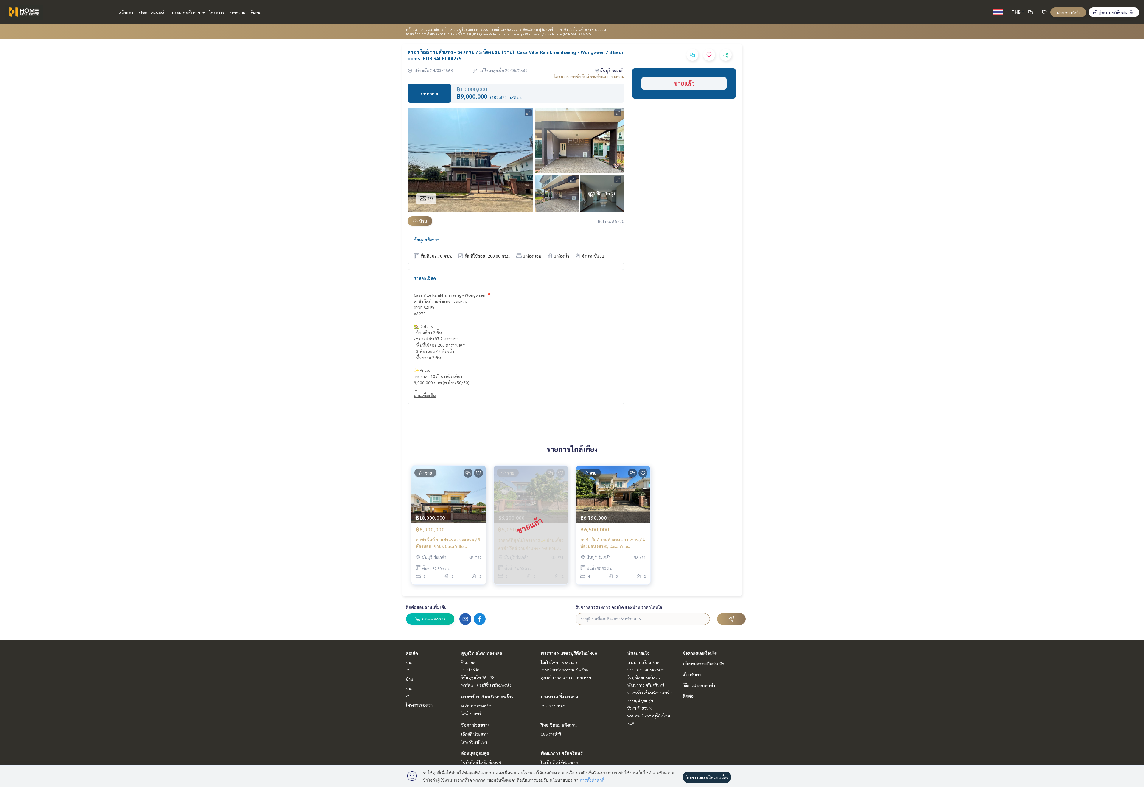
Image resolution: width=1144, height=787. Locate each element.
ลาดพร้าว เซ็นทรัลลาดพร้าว (487, 696)
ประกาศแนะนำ (152, 12)
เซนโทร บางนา (553, 705)
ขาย (409, 662)
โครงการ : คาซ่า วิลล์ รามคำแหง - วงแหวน (589, 76)
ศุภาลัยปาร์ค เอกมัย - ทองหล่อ (566, 677)
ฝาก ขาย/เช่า (1068, 12)
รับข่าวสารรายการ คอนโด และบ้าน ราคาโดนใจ (619, 607)
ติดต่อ (256, 12)
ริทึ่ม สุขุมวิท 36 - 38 (478, 677)
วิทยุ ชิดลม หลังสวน (559, 724)
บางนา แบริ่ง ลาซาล (559, 696)
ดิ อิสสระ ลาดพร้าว (476, 705)
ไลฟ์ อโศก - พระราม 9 (559, 662)
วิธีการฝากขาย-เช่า (699, 685)
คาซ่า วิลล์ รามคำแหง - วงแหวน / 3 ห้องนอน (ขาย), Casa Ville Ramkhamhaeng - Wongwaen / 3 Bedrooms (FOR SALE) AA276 (448, 543)
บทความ (237, 12)
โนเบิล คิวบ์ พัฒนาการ (559, 762)
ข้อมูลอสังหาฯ (427, 239)
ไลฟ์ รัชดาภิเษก (474, 741)
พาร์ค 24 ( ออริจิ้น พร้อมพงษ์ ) (486, 685)
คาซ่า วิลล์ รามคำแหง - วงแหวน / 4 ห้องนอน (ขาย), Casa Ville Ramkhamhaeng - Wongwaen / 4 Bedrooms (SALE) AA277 (612, 543)
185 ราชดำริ (551, 734)
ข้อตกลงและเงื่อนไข (700, 653)
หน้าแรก (125, 12)
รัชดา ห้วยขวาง (475, 724)
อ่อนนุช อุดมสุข (475, 753)
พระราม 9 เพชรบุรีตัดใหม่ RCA (569, 653)
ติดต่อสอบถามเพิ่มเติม (426, 607)
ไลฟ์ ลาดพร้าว (473, 713)
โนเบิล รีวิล (470, 669)
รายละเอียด (425, 278)
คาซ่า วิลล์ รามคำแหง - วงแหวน (583, 29)
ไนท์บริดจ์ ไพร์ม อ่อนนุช (481, 762)
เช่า (408, 669)
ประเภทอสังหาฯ (186, 12)
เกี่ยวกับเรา (692, 674)
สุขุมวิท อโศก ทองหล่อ (481, 653)
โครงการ (216, 12)
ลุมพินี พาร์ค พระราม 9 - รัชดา (565, 669)
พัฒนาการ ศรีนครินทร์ (562, 753)
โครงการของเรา (419, 704)
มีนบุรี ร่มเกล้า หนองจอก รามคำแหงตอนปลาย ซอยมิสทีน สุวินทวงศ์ (503, 29)
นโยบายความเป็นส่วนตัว (703, 663)
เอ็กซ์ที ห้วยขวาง (475, 734)
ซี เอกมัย (468, 662)
